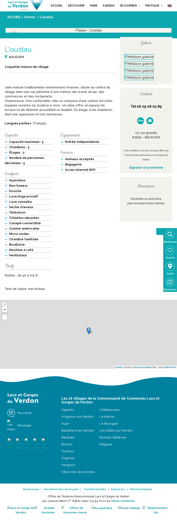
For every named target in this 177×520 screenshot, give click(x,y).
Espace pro (118, 489)
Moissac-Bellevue (112, 437)
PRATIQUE (152, 5)
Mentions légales (141, 489)
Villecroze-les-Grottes (78, 472)
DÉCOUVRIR (76, 5)
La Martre (106, 416)
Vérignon (68, 465)
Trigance (67, 458)
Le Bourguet (108, 423)
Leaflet (119, 367)
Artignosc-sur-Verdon (77, 416)
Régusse (105, 444)
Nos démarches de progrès (61, 489)
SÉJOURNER (128, 5)
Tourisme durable (94, 489)
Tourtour (67, 451)
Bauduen (67, 437)
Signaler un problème (146, 167)
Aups (65, 423)
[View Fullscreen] (4, 317)
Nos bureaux (31, 489)
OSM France (170, 367)
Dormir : (30, 17)
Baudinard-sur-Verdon (77, 430)
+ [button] (5, 304)
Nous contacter (123, 501)
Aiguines (67, 410)
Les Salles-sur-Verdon (115, 430)
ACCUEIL (57, 5)
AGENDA (109, 5)
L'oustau (46, 17)
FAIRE (94, 5)
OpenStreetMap (142, 367)
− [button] (5, 309)
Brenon (66, 444)
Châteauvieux (109, 410)
